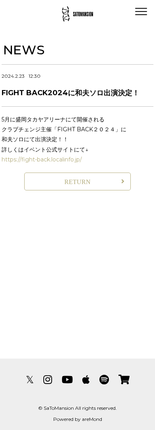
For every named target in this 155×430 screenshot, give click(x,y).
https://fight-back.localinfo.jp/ (42, 159)
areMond (92, 419)
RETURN (77, 182)
